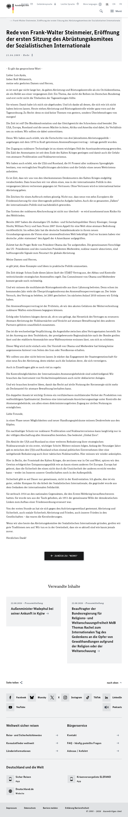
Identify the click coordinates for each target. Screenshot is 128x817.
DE (107, 4)
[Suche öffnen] (100, 9)
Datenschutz (30, 808)
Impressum (11, 808)
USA (8, 127)
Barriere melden (50, 808)
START (68, 272)
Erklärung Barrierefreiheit (77, 808)
